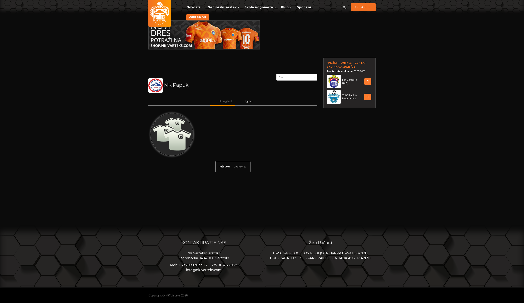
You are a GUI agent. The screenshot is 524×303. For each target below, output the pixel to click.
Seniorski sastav (222, 7)
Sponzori (305, 7)
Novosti (193, 7)
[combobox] (297, 77)
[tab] (222, 101)
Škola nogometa (259, 7)
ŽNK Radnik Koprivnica (350, 97)
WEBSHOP (198, 17)
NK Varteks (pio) (349, 81)
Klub (285, 7)
